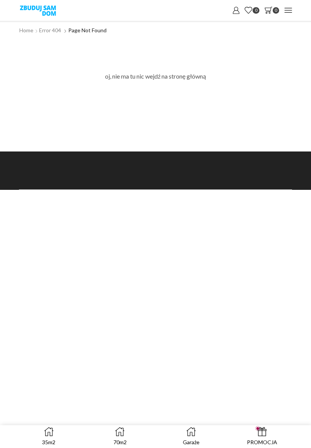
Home (26, 30)
